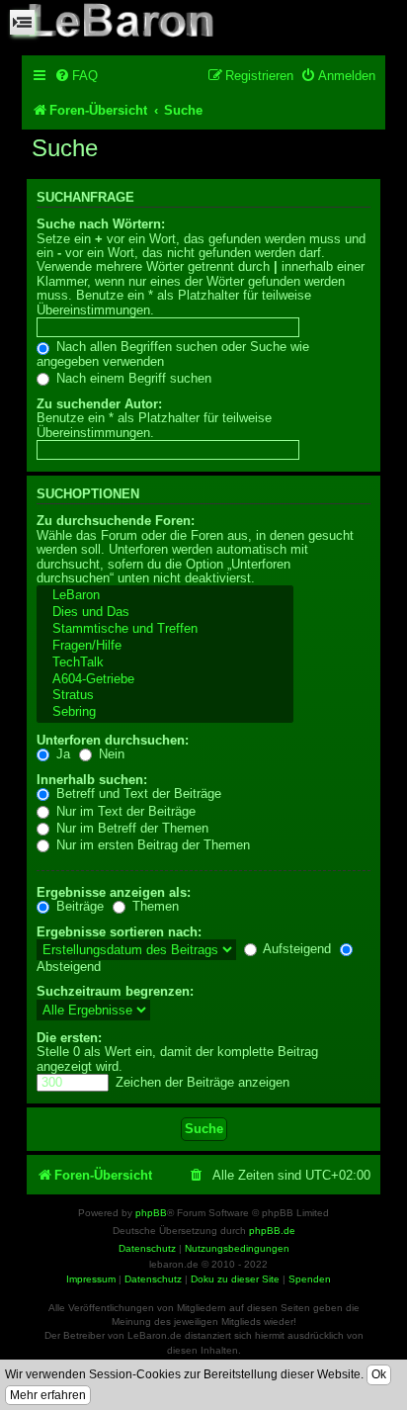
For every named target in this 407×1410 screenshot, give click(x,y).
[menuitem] (76, 75)
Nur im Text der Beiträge (124, 811)
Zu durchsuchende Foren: (116, 520)
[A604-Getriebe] (165, 679)
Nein (109, 754)
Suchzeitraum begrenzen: (115, 991)
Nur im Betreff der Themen (130, 828)
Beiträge (78, 906)
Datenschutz (153, 1279)
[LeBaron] (165, 595)
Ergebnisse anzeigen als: (114, 892)
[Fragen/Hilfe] (165, 646)
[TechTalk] (165, 663)
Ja (61, 754)
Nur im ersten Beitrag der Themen (151, 844)
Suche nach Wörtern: (101, 224)
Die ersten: (69, 1037)
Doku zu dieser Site (235, 1279)
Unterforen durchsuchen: (113, 740)
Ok (378, 1374)
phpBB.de (272, 1230)
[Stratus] (165, 695)
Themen (153, 906)
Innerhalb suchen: (92, 779)
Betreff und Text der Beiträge (136, 793)
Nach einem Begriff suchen (131, 378)
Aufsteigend (295, 948)
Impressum (91, 1279)
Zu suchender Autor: (99, 404)
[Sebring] (165, 712)
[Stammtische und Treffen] (165, 629)
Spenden (309, 1279)
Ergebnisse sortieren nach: (119, 932)
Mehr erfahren (48, 1395)
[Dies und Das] (165, 612)
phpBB (151, 1212)
